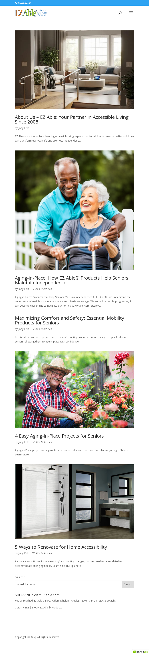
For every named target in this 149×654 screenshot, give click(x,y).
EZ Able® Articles (42, 289)
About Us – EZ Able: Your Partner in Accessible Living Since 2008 (72, 119)
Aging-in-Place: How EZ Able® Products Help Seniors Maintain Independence (71, 280)
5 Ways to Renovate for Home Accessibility (61, 547)
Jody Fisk (23, 128)
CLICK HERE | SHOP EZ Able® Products (38, 607)
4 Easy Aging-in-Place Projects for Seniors (59, 435)
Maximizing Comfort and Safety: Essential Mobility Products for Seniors (69, 320)
